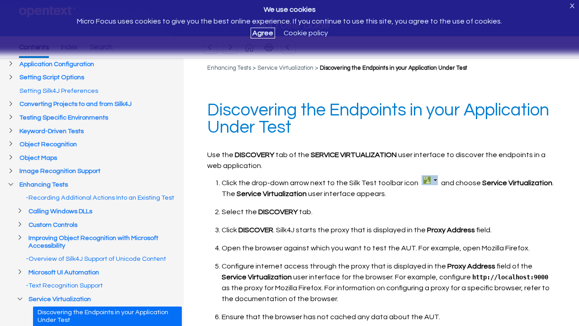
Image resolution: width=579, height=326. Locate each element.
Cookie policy (306, 33)
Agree (262, 33)
